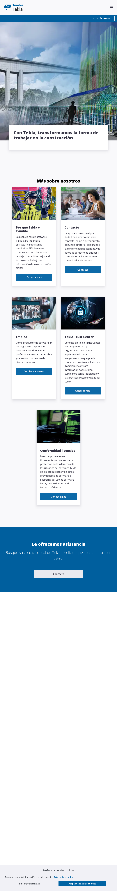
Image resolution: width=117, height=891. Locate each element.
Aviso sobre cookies (64, 877)
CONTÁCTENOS (101, 18)
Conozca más (34, 277)
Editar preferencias (29, 883)
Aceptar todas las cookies (82, 883)
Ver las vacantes (34, 371)
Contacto (83, 269)
